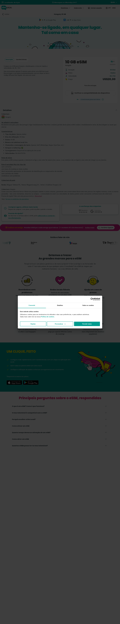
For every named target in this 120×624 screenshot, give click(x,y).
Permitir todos (87, 324)
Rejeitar (33, 324)
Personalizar (59, 324)
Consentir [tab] (32, 305)
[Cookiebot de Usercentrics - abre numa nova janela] (92, 299)
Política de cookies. (48, 316)
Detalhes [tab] (60, 305)
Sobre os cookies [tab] (88, 305)
